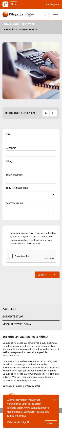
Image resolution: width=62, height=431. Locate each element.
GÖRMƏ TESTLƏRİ (13, 316)
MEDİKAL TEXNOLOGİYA (16, 324)
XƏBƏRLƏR (9, 308)
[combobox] (31, 195)
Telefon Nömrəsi (14, 174)
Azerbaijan (51, 4)
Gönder (41, 274)
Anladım (51, 423)
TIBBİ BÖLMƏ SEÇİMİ (17, 188)
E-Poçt (9, 161)
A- (46, 113)
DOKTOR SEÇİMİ (14, 203)
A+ (53, 113)
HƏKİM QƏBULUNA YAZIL (28, 29)
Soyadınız (11, 148)
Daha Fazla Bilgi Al (18, 422)
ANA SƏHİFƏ (9, 29)
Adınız (9, 134)
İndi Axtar (6, 5)
